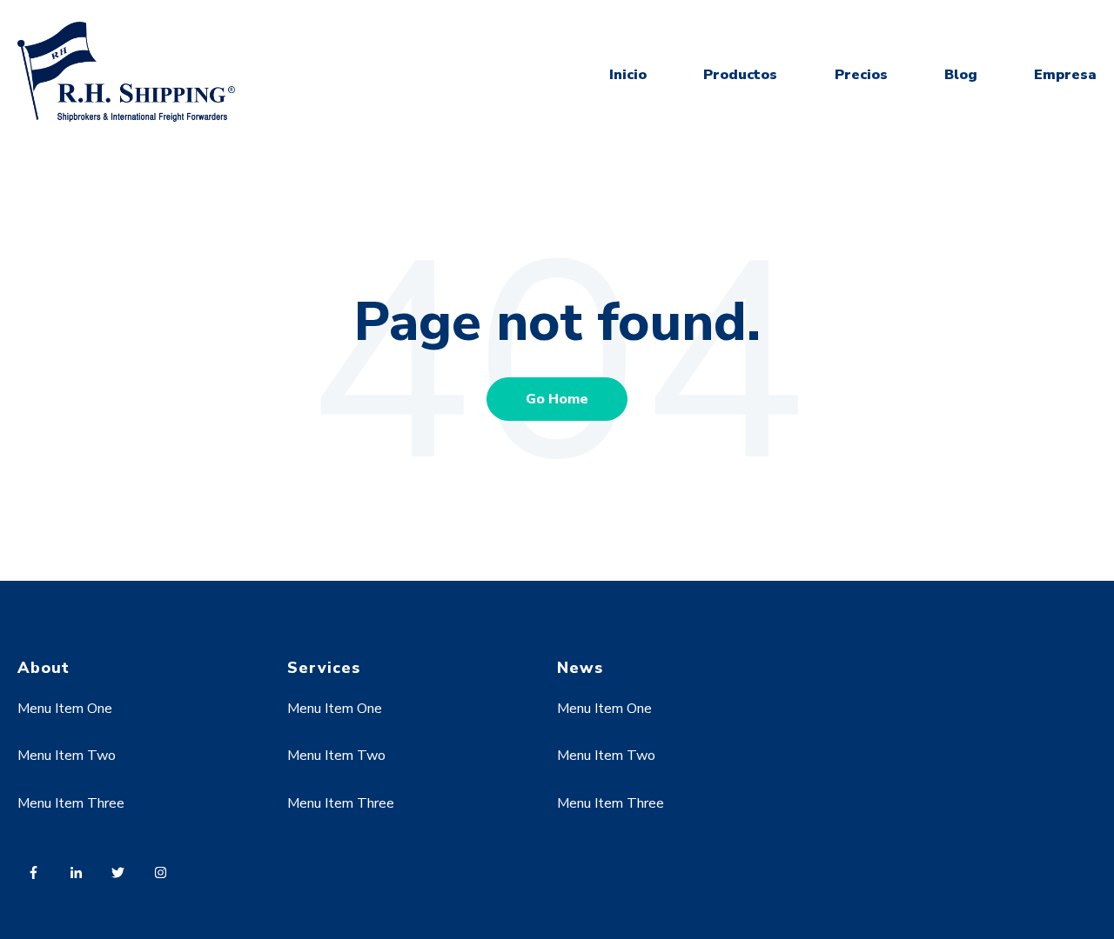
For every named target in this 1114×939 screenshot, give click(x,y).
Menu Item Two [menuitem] (66, 755)
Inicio (628, 74)
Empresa (1065, 74)
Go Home (557, 399)
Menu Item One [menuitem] (64, 708)
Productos (740, 74)
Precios (861, 74)
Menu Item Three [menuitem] (70, 803)
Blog (960, 74)
